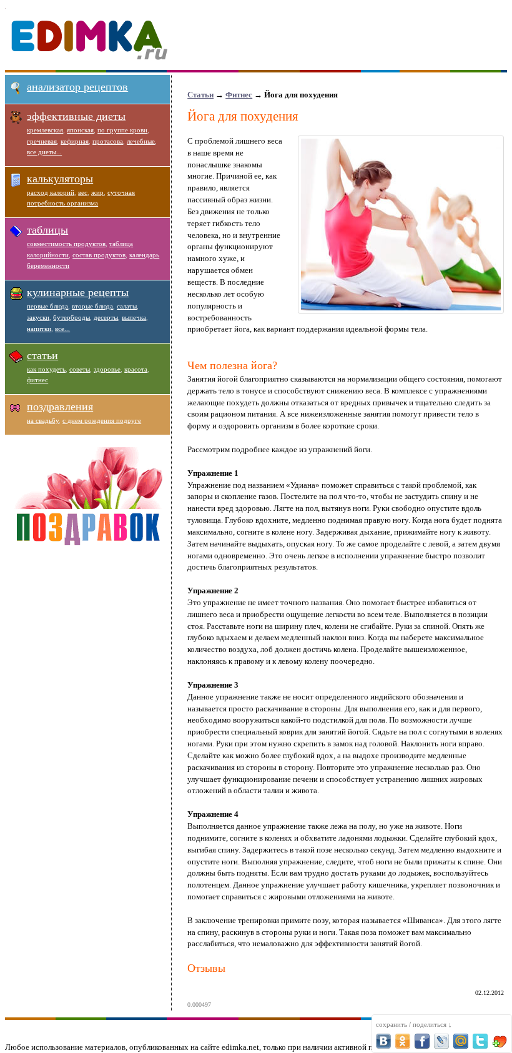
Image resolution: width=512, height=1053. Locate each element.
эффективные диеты (76, 116)
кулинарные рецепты (78, 292)
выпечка (134, 317)
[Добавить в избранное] (499, 1041)
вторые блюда (92, 306)
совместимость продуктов (66, 243)
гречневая (42, 141)
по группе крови (122, 130)
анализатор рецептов (77, 87)
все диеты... (44, 152)
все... (62, 328)
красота (135, 369)
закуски (38, 317)
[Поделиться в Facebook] (422, 1041)
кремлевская (45, 130)
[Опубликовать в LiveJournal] (441, 1041)
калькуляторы (60, 178)
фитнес (37, 379)
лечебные (141, 141)
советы (79, 369)
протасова (107, 141)
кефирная (75, 141)
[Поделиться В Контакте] (383, 1041)
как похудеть (46, 369)
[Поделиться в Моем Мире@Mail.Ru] (460, 1041)
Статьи (200, 94)
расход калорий (50, 192)
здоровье (107, 369)
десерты (106, 317)
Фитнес (238, 94)
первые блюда (47, 306)
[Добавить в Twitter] (480, 1041)
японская (80, 130)
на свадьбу (43, 420)
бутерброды (71, 317)
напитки (39, 328)
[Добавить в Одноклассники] (402, 1041)
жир (97, 192)
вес (82, 192)
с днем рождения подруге (101, 420)
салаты (127, 306)
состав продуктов (99, 255)
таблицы (47, 230)
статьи (42, 355)
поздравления (60, 406)
